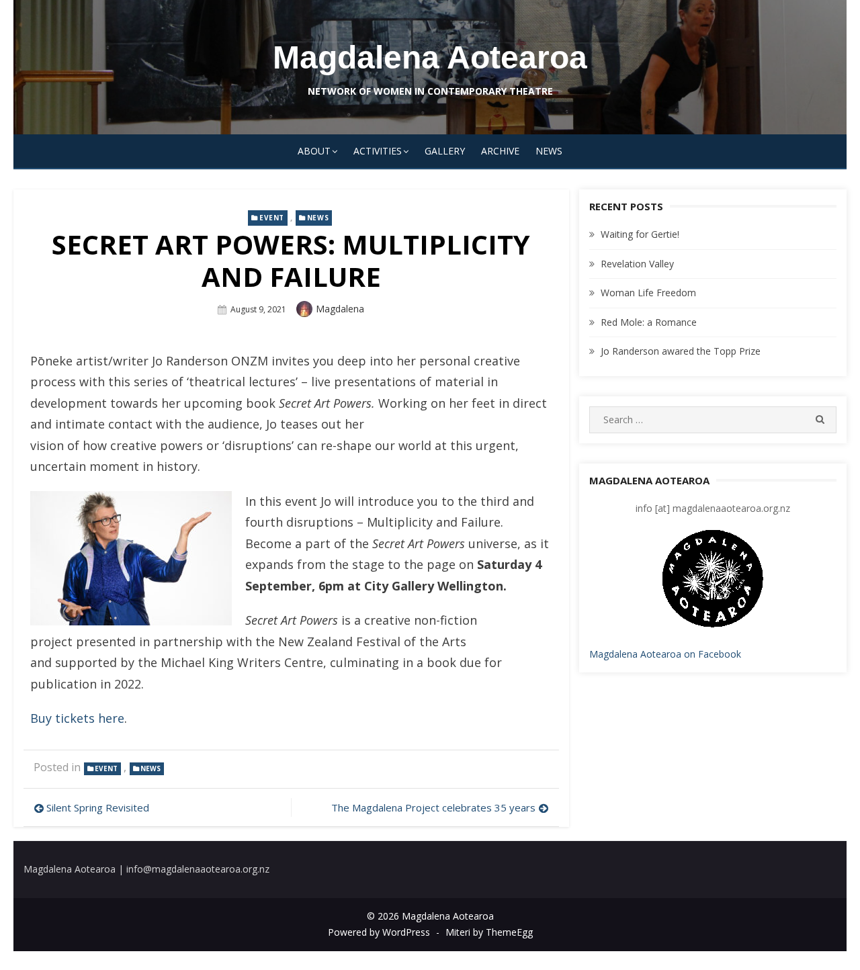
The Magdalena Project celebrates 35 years (433, 807)
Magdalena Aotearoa (430, 57)
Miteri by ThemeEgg (489, 932)
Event (271, 217)
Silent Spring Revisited (97, 807)
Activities (377, 150)
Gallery (445, 150)
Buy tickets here (77, 718)
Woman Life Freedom (648, 292)
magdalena (340, 308)
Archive (500, 150)
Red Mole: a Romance (649, 322)
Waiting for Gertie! (640, 234)
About (314, 150)
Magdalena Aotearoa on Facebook (665, 654)
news (318, 217)
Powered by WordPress (379, 932)
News (548, 150)
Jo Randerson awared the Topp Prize (681, 351)
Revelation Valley (637, 263)
